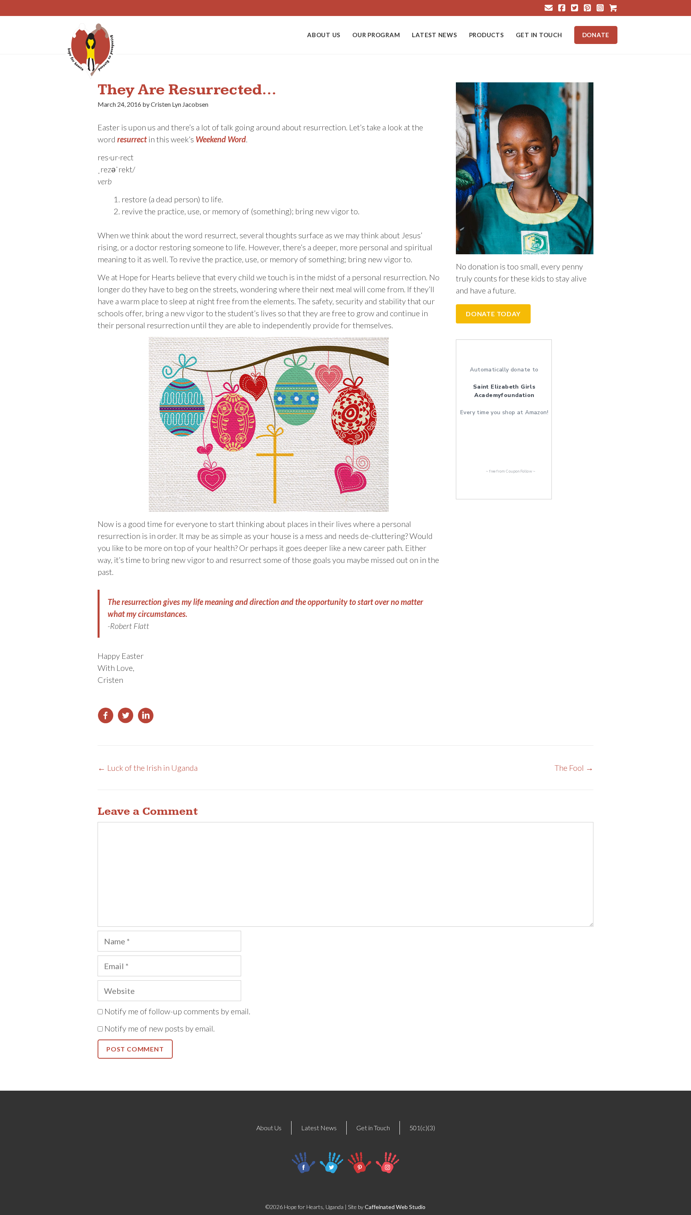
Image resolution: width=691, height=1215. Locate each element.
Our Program (376, 35)
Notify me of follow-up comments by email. (177, 1011)
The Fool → (574, 767)
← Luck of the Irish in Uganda (148, 767)
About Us (323, 35)
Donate (596, 34)
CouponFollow (519, 471)
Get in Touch (539, 35)
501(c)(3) (422, 1127)
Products (486, 35)
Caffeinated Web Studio (395, 1206)
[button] (493, 313)
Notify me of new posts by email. (159, 1028)
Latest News (434, 35)
